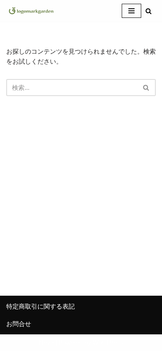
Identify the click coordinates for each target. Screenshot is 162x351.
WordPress (108, 342)
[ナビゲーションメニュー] (131, 11)
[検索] (148, 11)
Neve (46, 342)
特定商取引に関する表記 (40, 306)
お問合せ (18, 323)
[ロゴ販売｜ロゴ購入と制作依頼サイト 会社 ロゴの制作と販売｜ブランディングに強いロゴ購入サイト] (31, 11)
